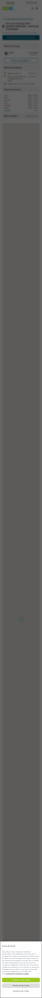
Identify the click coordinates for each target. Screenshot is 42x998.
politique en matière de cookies (17, 974)
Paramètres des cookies (21, 991)
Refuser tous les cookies (21, 985)
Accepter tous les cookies (21, 980)
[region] (21, 969)
